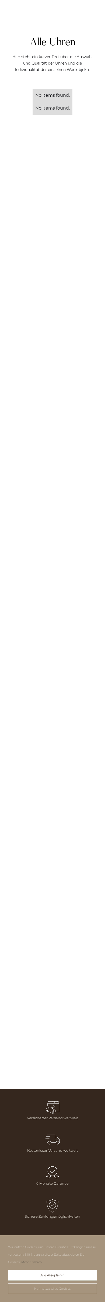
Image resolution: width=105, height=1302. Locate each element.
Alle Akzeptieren (52, 1275)
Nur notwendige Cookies (52, 1288)
